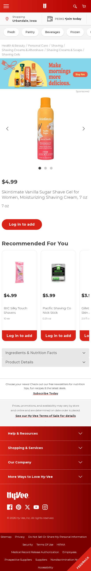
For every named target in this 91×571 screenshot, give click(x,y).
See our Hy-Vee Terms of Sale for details (45, 415)
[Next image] (83, 128)
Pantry (30, 32)
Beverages (52, 32)
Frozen (75, 32)
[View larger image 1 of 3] (45, 128)
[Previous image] (7, 128)
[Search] (75, 6)
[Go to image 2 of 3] (45, 168)
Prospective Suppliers (18, 559)
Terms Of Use (44, 544)
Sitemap (6, 536)
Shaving (57, 45)
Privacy (20, 536)
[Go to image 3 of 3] (51, 168)
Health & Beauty (13, 45)
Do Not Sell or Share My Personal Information (57, 536)
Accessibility (45, 567)
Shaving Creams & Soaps (64, 50)
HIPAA (61, 544)
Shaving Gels (11, 54)
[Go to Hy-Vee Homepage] (46, 6)
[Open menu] (6, 6)
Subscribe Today (45, 393)
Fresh (11, 32)
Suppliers (41, 559)
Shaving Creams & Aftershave (23, 50)
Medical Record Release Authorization (35, 552)
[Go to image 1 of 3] (40, 168)
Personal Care (38, 45)
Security (28, 544)
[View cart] (83, 6)
